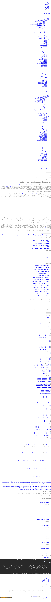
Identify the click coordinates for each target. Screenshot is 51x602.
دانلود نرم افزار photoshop (44, 502)
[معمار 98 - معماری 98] (50, 588)
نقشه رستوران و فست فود (42, 51)
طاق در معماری (37, 235)
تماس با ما (47, 3)
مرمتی (45, 84)
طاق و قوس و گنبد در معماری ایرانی (29, 235)
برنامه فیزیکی (44, 34)
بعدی (48, 246)
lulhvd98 (49, 482)
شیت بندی (36, 483)
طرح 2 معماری (42, 70)
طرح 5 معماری (42, 73)
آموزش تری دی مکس (41, 25)
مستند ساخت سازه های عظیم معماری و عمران (43, 367)
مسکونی (45, 85)
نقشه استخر (45, 46)
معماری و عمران (9, 186)
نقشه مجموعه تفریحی (43, 58)
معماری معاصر (44, 87)
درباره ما (47, 2)
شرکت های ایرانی (44, 76)
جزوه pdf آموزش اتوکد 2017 (46, 411)
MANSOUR (46, 476)
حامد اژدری (46, 184)
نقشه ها (47, 44)
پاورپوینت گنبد (8, 234)
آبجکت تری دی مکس (39, 26)
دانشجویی (47, 144)
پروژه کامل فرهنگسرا (21, 486)
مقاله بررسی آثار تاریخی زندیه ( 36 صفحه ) (42, 271)
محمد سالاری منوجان (45, 468)
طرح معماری (44, 145)
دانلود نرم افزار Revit (45, 525)
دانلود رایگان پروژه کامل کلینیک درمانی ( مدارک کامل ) (28, 468)
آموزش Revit (42, 22)
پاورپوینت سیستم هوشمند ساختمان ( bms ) (44, 343)
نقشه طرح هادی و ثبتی (43, 53)
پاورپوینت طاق (39, 234)
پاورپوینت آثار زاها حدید (12, 483)
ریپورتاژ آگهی (44, 483)
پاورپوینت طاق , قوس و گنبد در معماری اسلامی (29, 193)
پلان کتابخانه (21, 489)
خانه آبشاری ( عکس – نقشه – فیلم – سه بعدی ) (41, 279)
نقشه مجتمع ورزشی (43, 57)
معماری (45, 227)
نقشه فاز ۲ (45, 54)
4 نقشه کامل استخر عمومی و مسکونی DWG (43, 429)
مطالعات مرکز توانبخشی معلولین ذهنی (42, 267)
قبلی (48, 241)
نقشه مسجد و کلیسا (43, 60)
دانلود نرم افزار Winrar (45, 548)
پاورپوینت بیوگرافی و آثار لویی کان (45, 349)
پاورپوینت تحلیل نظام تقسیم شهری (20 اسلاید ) (41, 287)
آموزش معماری (46, 19)
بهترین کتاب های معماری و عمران (39, 33)
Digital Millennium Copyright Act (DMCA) (6, 597)
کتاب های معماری (42, 30)
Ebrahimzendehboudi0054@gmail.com (42, 460)
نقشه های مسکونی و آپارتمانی (42, 63)
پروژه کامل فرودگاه (15, 486)
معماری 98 (35, 596)
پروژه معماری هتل (46, 486)
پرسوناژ (41, 105)
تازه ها (50, 377)
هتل (46, 165)
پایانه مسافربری (44, 75)
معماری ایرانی (44, 86)
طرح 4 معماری (42, 72)
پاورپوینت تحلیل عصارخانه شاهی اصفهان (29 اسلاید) (40, 283)
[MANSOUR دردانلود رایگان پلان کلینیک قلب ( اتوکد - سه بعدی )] (47, 474)
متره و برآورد (44, 81)
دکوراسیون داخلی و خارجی (42, 36)
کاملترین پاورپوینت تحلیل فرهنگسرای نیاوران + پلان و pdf (30, 452)
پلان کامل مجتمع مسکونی (27, 489)
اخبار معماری (44, 41)
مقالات (47, 39)
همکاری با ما (46, 4)
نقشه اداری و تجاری (43, 45)
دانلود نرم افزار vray (45, 542)
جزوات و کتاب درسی (43, 29)
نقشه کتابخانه (44, 64)
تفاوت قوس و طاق (43, 235)
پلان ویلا (31, 489)
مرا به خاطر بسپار (41, 172)
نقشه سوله (45, 52)
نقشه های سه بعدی (43, 62)
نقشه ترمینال (44, 50)
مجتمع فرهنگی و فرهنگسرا (42, 82)
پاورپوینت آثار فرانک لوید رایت (43, 484)
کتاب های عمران (42, 31)
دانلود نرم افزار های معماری (40, 21)
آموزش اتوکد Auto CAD (41, 23)
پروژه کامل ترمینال (28, 486)
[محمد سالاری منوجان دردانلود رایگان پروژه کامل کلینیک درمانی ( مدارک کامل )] (47, 466)
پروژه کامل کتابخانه (22, 487)
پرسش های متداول (45, 598)
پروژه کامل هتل (30, 487)
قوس (22, 235)
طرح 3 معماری (42, 71)
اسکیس (50, 483)
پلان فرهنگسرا (9, 487)
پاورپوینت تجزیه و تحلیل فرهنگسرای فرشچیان (40, 248)
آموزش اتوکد (46, 482)
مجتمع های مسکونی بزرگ (42, 83)
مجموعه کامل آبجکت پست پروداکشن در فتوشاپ (42, 435)
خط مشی (47, 599)
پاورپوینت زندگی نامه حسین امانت (42, 243)
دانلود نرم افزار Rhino (45, 530)
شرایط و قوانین (46, 600)
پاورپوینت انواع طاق (45, 234)
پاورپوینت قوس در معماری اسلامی (16, 234)
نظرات (49, 438)
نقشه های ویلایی (44, 65)
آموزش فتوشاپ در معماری (40, 104)
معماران (45, 42)
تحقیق (44, 35)
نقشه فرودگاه (44, 56)
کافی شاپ (45, 79)
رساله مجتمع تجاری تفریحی (46, 423)
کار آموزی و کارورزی (43, 78)
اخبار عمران (45, 40)
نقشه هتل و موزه (44, 66)
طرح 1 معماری (42, 146)
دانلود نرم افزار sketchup (44, 536)
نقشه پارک (45, 125)
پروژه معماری (46, 577)
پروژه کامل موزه (38, 487)
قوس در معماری (19, 235)
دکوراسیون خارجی (41, 38)
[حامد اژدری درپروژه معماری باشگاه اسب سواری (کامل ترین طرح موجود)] (47, 442)
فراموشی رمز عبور (45, 173)
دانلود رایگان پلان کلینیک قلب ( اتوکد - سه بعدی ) (32, 476)
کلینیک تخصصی (44, 80)
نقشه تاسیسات (44, 49)
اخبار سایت (45, 43)
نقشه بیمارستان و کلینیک (42, 124)
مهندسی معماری (48, 355)
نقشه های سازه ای (43, 61)
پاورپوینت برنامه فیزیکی (32, 484)
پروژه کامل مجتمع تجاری (8, 486)
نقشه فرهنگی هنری (43, 55)
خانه (48, 18)
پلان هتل (34, 489)
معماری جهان (44, 166)
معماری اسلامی (44, 164)
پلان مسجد (42, 489)
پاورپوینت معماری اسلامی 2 (46, 373)
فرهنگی (45, 77)
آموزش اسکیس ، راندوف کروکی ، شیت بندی (37, 24)
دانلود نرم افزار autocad (45, 513)
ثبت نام (49, 173)
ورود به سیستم (48, 172)
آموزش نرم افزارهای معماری (42, 20)
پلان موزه (38, 489)
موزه (46, 90)
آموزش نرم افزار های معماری (10, 482)
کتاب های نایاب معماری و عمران (39, 32)
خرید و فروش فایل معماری (46, 553)
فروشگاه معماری (45, 91)
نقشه (17, 483)
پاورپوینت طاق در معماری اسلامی (32, 234)
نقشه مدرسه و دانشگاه (43, 59)
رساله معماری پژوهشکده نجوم (43, 275)
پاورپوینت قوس (24, 234)
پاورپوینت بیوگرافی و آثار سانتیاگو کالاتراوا (44, 337)
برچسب (49, 480)
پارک (46, 74)
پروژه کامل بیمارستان (37, 486)
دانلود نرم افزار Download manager (43, 519)
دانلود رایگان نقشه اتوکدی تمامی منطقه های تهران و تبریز (41, 417)
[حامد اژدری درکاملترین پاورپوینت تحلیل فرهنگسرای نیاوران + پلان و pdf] (47, 450)
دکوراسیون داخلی (42, 37)
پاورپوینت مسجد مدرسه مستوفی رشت (44, 361)
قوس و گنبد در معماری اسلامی (11, 235)
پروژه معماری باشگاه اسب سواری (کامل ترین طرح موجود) (30, 444)
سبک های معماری (40, 483)
